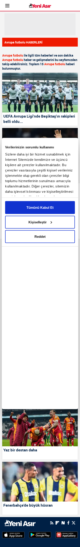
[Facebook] (68, 522)
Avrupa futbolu (12, 55)
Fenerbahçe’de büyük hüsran (28, 505)
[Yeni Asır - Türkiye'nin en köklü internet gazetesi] (40, 5)
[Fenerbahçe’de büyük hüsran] (40, 482)
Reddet (40, 236)
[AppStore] (13, 534)
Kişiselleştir (37, 222)
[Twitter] (74, 523)
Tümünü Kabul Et (40, 207)
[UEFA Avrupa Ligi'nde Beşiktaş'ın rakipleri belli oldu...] (40, 92)
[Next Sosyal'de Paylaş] (63, 523)
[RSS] (51, 522)
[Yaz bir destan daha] (40, 426)
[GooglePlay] (40, 534)
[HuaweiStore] (67, 534)
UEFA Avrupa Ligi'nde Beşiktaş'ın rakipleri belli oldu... (39, 119)
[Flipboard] (57, 522)
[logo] (20, 522)
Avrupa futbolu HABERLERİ (23, 42)
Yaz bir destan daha (20, 450)
